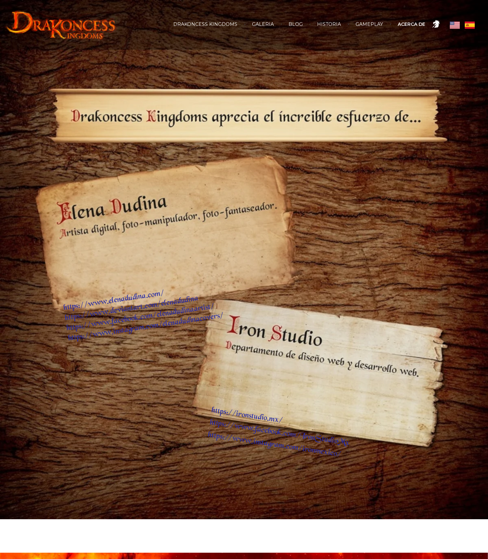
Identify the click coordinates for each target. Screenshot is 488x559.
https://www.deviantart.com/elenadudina (131, 308)
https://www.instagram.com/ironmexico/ (274, 445)
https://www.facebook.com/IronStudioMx (279, 432)
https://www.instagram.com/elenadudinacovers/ (145, 327)
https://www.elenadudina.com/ (114, 300)
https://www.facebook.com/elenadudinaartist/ (140, 317)
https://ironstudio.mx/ (247, 415)
